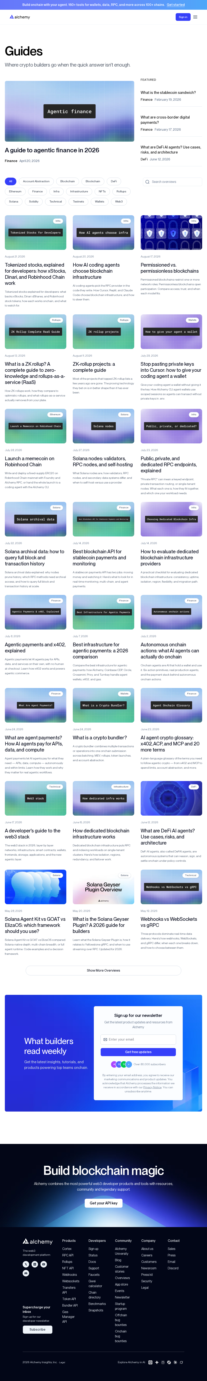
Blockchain (67, 181)
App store (121, 1284)
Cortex (67, 1249)
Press (171, 1255)
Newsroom (148, 1268)
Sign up (93, 1249)
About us (147, 1249)
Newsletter (122, 1297)
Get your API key (103, 1203)
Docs (92, 1262)
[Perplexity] (163, 1362)
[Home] (20, 17)
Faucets (94, 1275)
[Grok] (181, 1362)
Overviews (122, 1278)
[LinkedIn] (35, 1264)
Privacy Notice (152, 1087)
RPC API (67, 1255)
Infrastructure (79, 191)
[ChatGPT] (150, 1362)
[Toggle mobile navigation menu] (195, 17)
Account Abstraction (36, 181)
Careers (146, 1255)
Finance (37, 191)
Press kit (147, 1275)
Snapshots (96, 1310)
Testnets (78, 201)
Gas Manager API (68, 1317)
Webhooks (69, 1275)
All (10, 181)
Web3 (119, 201)
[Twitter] (26, 1264)
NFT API (68, 1268)
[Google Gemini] (157, 1362)
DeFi (114, 181)
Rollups (121, 191)
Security (146, 1281)
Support (94, 1268)
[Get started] (103, 5)
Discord (173, 1268)
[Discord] (26, 1273)
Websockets (70, 1281)
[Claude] (175, 1362)
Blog (118, 1260)
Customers (148, 1262)
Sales (171, 1249)
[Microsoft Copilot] (169, 1362)
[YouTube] (43, 1264)
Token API (69, 1299)
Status (93, 1255)
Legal (145, 1288)
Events (119, 1291)
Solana (13, 201)
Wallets (99, 201)
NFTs (102, 191)
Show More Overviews (103, 970)
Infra (56, 191)
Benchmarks (97, 1304)
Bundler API (70, 1305)
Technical (55, 201)
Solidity (33, 201)
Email (171, 1262)
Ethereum (15, 191)
